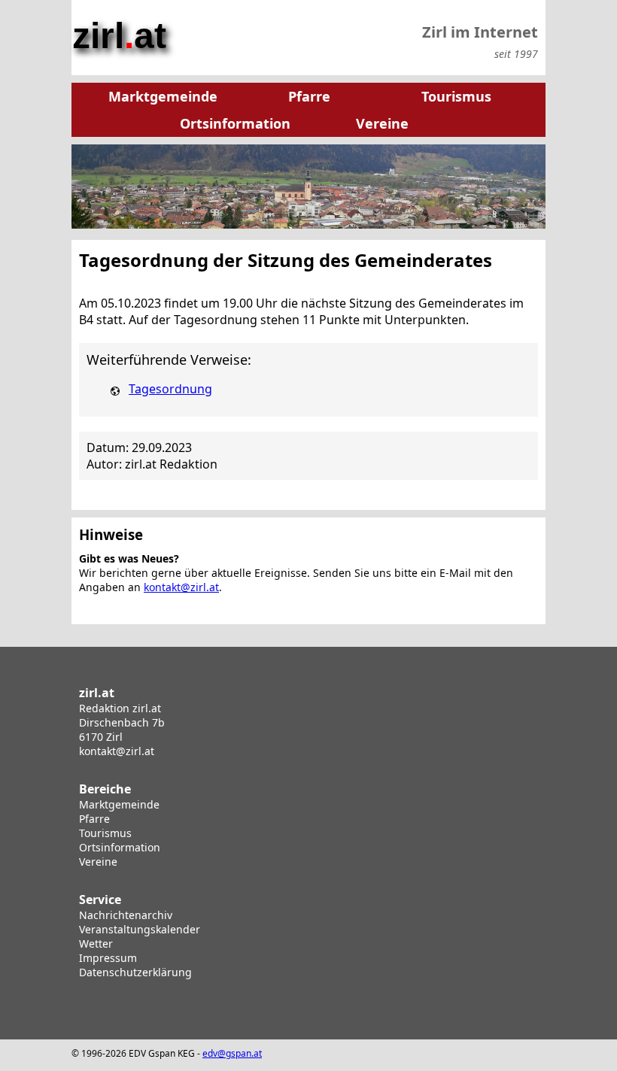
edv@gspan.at (232, 1053)
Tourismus (105, 833)
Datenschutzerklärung (135, 972)
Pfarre (94, 819)
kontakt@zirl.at (181, 587)
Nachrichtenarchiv (125, 915)
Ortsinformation (119, 847)
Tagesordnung (170, 389)
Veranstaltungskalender (139, 929)
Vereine (98, 861)
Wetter (96, 943)
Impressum (108, 958)
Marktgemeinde (119, 804)
